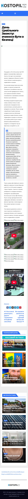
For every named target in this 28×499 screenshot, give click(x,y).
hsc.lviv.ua (14, 472)
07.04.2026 (8, 410)
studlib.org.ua (20, 472)
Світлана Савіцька (18, 410)
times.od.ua (18, 474)
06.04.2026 (8, 427)
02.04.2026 (8, 443)
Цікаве (5, 404)
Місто (5, 342)
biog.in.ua (4, 474)
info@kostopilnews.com (14, 496)
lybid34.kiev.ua (11, 474)
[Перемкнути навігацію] (15, 13)
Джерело (6, 304)
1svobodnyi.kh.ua (6, 472)
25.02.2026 (8, 460)
